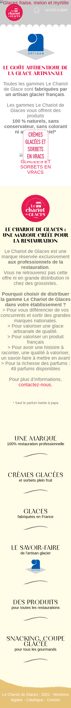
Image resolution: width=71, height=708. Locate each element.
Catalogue (34, 700)
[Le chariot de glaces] (14, 12)
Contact (53, 700)
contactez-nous (35, 384)
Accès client (56, 10)
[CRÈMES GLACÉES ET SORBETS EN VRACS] (35, 163)
